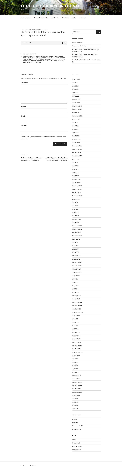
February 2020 (76, 335)
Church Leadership (56, 56)
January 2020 (76, 339)
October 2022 (76, 232)
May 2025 (75, 129)
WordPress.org (76, 449)
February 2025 (76, 139)
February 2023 (76, 219)
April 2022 (75, 249)
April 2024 (75, 172)
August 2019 (76, 355)
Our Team (65, 18)
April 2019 (75, 369)
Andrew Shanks (41, 29)
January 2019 (76, 379)
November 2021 (77, 265)
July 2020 (75, 319)
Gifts (53, 57)
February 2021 (76, 295)
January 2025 (76, 142)
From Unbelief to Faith (78, 46)
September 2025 (77, 116)
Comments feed (77, 446)
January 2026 (76, 102)
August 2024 (76, 159)
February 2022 (76, 255)
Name (23, 107)
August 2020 (76, 315)
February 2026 (76, 99)
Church (32, 56)
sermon (33, 60)
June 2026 (75, 86)
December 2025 (77, 106)
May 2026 (75, 89)
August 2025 (76, 119)
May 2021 (75, 285)
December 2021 (77, 262)
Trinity (38, 62)
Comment (24, 82)
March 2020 (76, 332)
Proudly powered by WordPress (29, 466)
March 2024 (75, 176)
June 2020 (75, 322)
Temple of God (29, 62)
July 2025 (75, 122)
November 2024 (77, 149)
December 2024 (77, 146)
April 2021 (75, 289)
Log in (74, 439)
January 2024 (76, 182)
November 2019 (77, 345)
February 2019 (76, 375)
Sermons (34, 54)
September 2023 (77, 196)
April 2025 (75, 132)
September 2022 (77, 236)
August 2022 (76, 239)
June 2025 (75, 126)
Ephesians (27, 57)
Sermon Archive (25, 18)
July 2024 (75, 162)
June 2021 (75, 282)
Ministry (61, 59)
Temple (60, 60)
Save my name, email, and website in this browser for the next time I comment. (43, 138)
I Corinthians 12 (50, 59)
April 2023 (75, 212)
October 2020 (76, 309)
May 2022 (75, 245)
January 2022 (76, 259)
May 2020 (75, 325)
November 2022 (77, 229)
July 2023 (75, 202)
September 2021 (77, 272)
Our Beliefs (55, 18)
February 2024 (76, 179)
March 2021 (75, 292)
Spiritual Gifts (51, 60)
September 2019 (77, 352)
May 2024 (75, 169)
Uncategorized (76, 429)
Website (24, 125)
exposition (36, 57)
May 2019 (75, 365)
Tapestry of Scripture (78, 426)
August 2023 (76, 199)
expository (45, 57)
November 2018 (77, 385)
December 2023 (77, 186)
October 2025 (76, 112)
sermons (40, 60)
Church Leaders (41, 56)
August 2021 (76, 275)
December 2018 (77, 382)
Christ (25, 56)
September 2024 (77, 156)
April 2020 (75, 329)
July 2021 (75, 279)
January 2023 (76, 222)
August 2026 (76, 79)
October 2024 (76, 152)
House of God (38, 59)
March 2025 (75, 136)
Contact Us (83, 18)
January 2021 (76, 299)
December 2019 (77, 342)
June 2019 (75, 362)
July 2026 (75, 82)
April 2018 (75, 408)
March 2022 (75, 252)
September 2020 (77, 312)
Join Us (74, 18)
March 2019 (75, 372)
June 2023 (75, 206)
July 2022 (75, 242)
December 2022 (77, 226)
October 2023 (76, 192)
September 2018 (77, 392)
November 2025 (77, 109)
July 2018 (75, 399)
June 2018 (75, 402)
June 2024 (75, 166)
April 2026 (75, 92)
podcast (26, 54)
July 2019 (75, 359)
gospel (63, 57)
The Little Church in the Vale (52, 6)
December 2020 (77, 302)
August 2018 (76, 395)
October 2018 (76, 389)
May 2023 (75, 209)
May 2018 (75, 405)
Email (23, 116)
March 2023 (75, 216)
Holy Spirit (27, 59)
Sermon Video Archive (41, 18)
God (57, 57)
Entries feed (76, 443)
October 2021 (76, 269)
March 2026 (75, 96)
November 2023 (77, 189)
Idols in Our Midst (77, 42)
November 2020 (77, 305)
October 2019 (76, 349)
